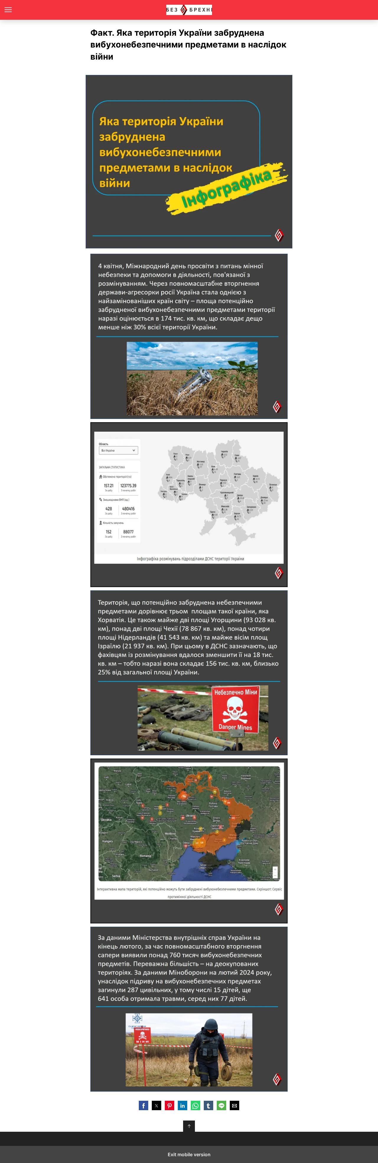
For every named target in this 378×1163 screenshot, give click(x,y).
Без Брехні (189, 10)
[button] (143, 1105)
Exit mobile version (189, 1154)
